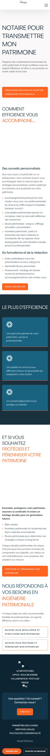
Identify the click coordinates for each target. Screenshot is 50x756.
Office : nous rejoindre (25, 675)
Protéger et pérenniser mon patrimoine (22, 571)
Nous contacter (15, 287)
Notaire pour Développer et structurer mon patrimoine (22, 632)
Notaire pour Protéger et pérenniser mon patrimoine (22, 645)
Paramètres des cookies (25, 725)
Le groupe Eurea (25, 671)
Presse (25, 683)
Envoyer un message (35, 751)
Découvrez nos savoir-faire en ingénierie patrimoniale (24, 92)
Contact (25, 712)
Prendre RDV (12, 751)
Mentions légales (25, 729)
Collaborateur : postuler (25, 679)
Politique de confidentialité (25, 733)
